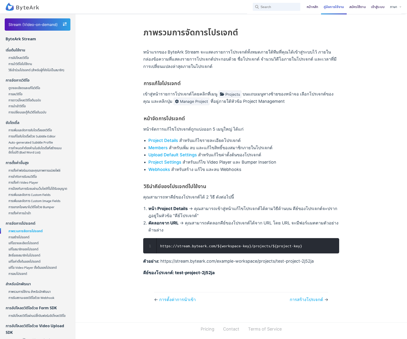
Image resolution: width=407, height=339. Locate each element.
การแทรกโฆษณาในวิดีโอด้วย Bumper (31, 207)
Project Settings (164, 162)
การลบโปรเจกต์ (17, 274)
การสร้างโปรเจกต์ (18, 237)
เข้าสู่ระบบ (378, 6)
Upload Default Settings (172, 154)
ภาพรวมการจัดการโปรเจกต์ (25, 231)
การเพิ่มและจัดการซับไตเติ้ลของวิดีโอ (30, 130)
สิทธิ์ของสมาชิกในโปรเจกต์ (24, 255)
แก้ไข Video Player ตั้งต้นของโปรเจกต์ (32, 267)
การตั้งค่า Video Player (23, 182)
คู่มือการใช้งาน (334, 6)
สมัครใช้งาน (357, 6)
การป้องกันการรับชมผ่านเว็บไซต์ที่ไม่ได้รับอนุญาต (37, 188)
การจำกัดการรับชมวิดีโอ (22, 176)
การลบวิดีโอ (15, 94)
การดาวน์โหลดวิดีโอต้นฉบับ (24, 100)
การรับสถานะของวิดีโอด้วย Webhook (31, 298)
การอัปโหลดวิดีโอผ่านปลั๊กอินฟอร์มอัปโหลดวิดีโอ (36, 316)
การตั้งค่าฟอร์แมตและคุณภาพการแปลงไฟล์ (34, 170)
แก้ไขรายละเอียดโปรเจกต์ (23, 243)
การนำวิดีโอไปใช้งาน (20, 64)
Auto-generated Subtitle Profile (30, 142)
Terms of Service (265, 329)
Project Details (163, 140)
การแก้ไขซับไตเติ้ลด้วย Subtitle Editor (32, 136)
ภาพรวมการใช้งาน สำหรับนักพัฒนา (29, 291)
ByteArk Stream (21, 38)
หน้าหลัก (312, 6)
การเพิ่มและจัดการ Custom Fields (29, 195)
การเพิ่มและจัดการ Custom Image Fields (34, 201)
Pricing (207, 329)
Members (158, 147)
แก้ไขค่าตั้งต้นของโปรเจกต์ (24, 261)
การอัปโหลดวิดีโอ (18, 58)
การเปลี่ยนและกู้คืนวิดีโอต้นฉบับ (27, 112)
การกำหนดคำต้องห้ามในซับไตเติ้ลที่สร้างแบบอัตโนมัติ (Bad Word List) (35, 150)
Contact (231, 329)
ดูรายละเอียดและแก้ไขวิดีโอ (24, 88)
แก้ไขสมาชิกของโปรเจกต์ (23, 249)
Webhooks (159, 169)
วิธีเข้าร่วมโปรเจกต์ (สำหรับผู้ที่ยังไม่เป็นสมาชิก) (36, 70)
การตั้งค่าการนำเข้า (19, 213)
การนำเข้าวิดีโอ (17, 106)
